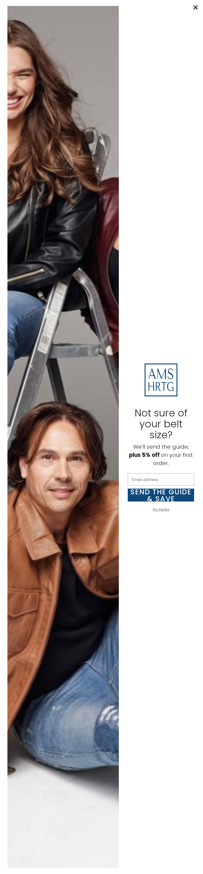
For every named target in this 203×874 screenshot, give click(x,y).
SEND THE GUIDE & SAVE (161, 495)
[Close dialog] (196, 7)
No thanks (161, 509)
